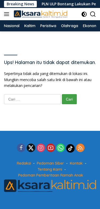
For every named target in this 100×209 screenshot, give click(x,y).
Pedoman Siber (50, 163)
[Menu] (7, 14)
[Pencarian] (93, 14)
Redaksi (24, 163)
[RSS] (80, 148)
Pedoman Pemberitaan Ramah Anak (50, 175)
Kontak (76, 163)
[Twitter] (31, 148)
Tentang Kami (50, 169)
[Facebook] (21, 148)
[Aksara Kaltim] (40, 14)
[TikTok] (70, 148)
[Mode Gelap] (84, 14)
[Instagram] (41, 148)
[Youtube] (50, 148)
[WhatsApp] (60, 148)
